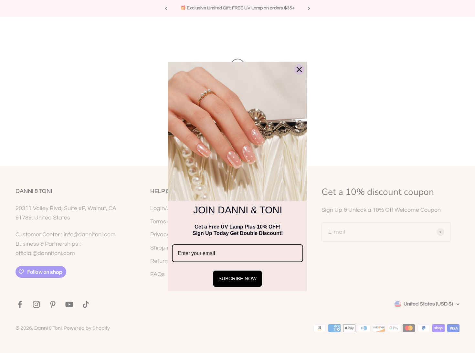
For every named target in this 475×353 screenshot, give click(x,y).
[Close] (299, 69)
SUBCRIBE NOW (237, 278)
